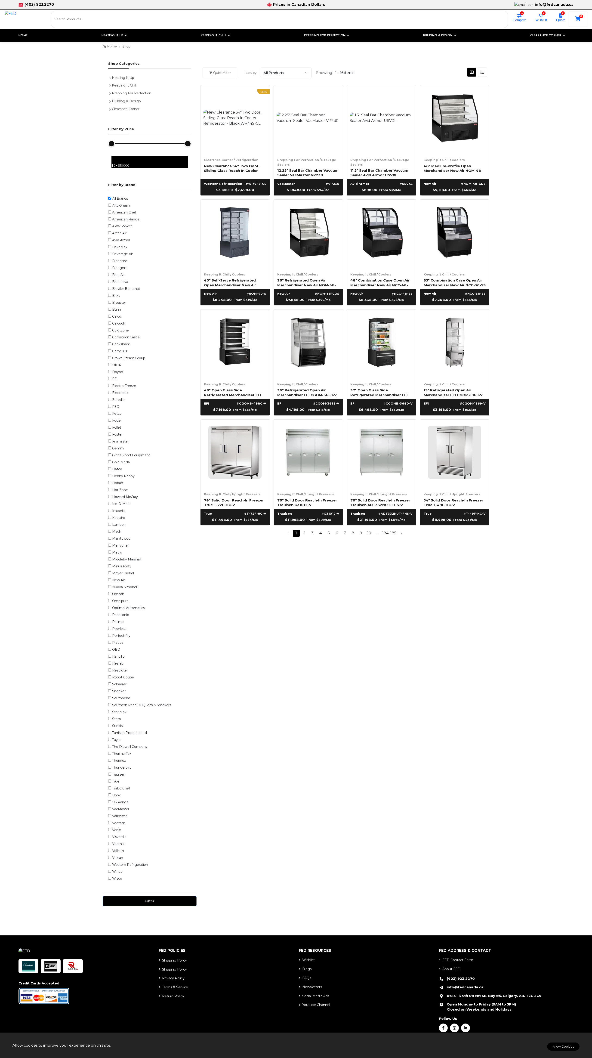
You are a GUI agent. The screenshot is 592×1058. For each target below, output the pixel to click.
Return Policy (173, 996)
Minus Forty (121, 566)
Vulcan (117, 858)
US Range (120, 802)
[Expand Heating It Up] (111, 77)
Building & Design (126, 101)
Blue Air (118, 275)
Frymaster (120, 441)
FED (115, 407)
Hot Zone (120, 490)
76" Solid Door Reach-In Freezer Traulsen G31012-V (307, 502)
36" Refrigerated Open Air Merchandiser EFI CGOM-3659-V (307, 392)
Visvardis (119, 837)
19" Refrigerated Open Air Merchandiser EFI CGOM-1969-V (453, 392)
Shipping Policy (174, 960)
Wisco (117, 878)
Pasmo (118, 622)
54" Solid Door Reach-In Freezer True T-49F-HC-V (453, 502)
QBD (116, 649)
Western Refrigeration (130, 865)
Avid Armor (121, 240)
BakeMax (119, 247)
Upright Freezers (246, 494)
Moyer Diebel (123, 573)
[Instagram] (454, 1028)
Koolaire (118, 518)
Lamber (118, 525)
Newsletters (312, 987)
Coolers (458, 160)
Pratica (117, 642)
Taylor (117, 740)
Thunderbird (122, 767)
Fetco (117, 413)
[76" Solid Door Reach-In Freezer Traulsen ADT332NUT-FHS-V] (381, 454)
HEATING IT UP (112, 35)
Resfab (117, 663)
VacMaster (120, 809)
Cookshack (121, 344)
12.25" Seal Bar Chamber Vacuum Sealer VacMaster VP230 (308, 172)
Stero (116, 719)
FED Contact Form (457, 960)
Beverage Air (122, 254)
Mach (116, 531)
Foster (117, 434)
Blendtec (119, 261)
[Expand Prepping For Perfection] (111, 93)
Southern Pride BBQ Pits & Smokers (141, 705)
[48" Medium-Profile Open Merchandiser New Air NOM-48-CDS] (455, 120)
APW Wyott (122, 226)
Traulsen (118, 774)
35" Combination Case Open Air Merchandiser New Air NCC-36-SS (455, 282)
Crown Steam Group (128, 358)
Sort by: (251, 72)
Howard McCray (125, 497)
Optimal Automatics (128, 608)
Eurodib (118, 400)
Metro (117, 552)
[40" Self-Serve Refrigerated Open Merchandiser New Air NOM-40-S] (235, 234)
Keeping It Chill (436, 160)
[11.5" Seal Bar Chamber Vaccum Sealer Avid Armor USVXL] (381, 120)
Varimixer (119, 816)
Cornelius (119, 351)
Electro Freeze (124, 386)
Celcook (118, 323)
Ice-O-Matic (121, 504)
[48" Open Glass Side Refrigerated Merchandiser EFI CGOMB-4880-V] (235, 344)
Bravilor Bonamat (126, 289)
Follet (116, 427)
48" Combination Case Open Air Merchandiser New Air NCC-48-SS (380, 282)
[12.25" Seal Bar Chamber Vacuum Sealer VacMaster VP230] (308, 120)
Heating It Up (123, 78)
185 (393, 533)
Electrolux (120, 393)
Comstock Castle (126, 337)
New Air (118, 580)
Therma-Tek (121, 754)
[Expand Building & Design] (111, 100)
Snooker (119, 691)
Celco (116, 316)
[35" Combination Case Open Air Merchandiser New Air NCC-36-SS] (455, 234)
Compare (519, 20)
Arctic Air (119, 233)
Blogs (306, 969)
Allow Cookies (563, 1046)
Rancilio (118, 656)
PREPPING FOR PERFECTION (324, 35)
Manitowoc (121, 538)
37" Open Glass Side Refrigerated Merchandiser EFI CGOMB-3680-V (379, 392)
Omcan (118, 594)
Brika (116, 296)
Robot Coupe (123, 677)
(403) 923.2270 (39, 4)
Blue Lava (120, 282)
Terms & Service (175, 987)
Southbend (121, 698)
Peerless (119, 629)
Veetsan (118, 823)
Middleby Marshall (126, 559)
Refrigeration (246, 160)
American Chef (124, 212)
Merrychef (120, 545)
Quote (560, 20)
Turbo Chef (121, 788)
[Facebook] (443, 1028)
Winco (117, 871)
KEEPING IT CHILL (213, 35)
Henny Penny (123, 476)
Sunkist (118, 726)
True (115, 781)
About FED (451, 969)
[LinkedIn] (465, 1028)
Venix (116, 830)
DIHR (116, 365)
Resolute (119, 670)
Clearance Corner (218, 160)
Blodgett (119, 268)
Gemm (118, 448)
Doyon (117, 372)
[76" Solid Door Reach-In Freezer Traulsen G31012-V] (308, 454)
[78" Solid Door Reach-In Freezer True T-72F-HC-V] (235, 454)
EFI (115, 379)
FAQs (306, 978)
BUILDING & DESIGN (437, 35)
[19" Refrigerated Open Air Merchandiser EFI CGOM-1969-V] (455, 344)
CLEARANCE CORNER (545, 35)
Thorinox (119, 760)
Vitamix (118, 844)
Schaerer (119, 684)
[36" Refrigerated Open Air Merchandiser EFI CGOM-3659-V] (308, 344)
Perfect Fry (121, 636)
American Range (125, 219)
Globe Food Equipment (131, 455)
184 (385, 533)
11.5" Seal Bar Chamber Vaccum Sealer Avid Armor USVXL (379, 172)
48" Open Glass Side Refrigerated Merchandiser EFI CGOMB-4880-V (232, 392)
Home (23, 35)
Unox (116, 795)
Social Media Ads (315, 996)
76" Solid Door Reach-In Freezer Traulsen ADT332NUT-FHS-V (380, 502)
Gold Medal (121, 462)
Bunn (116, 309)
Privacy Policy (173, 978)
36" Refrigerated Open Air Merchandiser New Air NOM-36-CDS (306, 282)
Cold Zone (120, 330)
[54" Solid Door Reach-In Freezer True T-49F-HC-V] (455, 454)
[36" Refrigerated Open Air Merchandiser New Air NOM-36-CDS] (308, 234)
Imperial (118, 511)
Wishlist (541, 20)
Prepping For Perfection (298, 160)
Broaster (119, 302)
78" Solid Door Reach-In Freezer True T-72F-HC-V (234, 502)
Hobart (117, 483)
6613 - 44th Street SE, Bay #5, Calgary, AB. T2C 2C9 (494, 995)
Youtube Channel (316, 1005)
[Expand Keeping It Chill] (111, 85)
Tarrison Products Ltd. (130, 733)
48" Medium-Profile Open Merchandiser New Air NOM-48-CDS (453, 168)
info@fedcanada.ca (554, 4)
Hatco (117, 469)
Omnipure (120, 601)
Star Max (119, 712)
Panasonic (120, 615)
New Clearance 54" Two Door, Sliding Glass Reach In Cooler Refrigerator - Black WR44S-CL (233, 168)
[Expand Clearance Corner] (111, 108)
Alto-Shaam (121, 205)
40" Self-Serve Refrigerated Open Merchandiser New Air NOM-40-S (230, 282)
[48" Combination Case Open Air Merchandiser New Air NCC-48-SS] (381, 234)
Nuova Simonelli (125, 587)
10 (369, 533)
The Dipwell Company (130, 747)
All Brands (120, 198)
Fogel (116, 420)
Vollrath (118, 851)
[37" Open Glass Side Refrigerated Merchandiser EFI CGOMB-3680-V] (381, 344)
